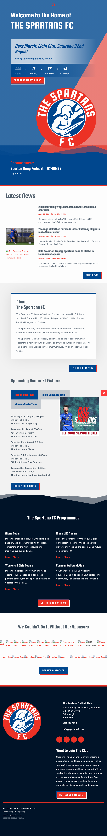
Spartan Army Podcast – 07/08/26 (36, 168)
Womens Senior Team (26, 404)
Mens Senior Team (24, 394)
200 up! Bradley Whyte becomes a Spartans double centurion (67, 208)
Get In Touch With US (53, 602)
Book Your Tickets (25, 486)
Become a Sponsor (53, 670)
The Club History (82, 368)
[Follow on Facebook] (67, 739)
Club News (92, 275)
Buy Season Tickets (71, 794)
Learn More (12, 557)
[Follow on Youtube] (81, 739)
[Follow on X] (59, 739)
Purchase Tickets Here (27, 80)
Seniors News (59, 214)
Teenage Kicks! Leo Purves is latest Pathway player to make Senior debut (69, 230)
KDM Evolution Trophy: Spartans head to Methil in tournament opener (66, 252)
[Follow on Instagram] (74, 739)
